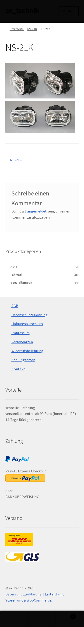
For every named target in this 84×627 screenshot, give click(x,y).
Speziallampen (21, 282)
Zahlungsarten (23, 360)
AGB (14, 305)
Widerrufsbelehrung (27, 350)
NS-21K (32, 29)
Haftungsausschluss (27, 323)
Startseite (17, 29)
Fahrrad (16, 275)
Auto (14, 267)
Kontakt (18, 369)
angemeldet (37, 211)
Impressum (20, 332)
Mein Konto (14, 619)
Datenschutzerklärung (29, 314)
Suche (42, 619)
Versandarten (22, 342)
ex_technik (22, 10)
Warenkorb (65, 615)
